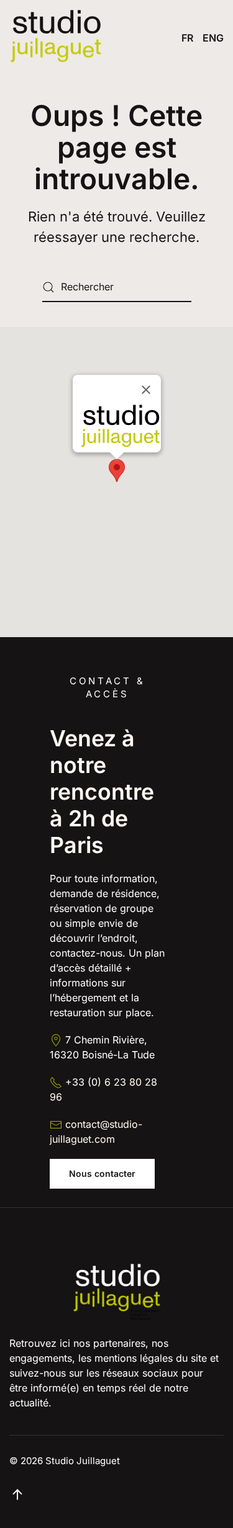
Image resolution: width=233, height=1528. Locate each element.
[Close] (146, 390)
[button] (117, 470)
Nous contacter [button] (102, 1173)
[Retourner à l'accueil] (56, 37)
